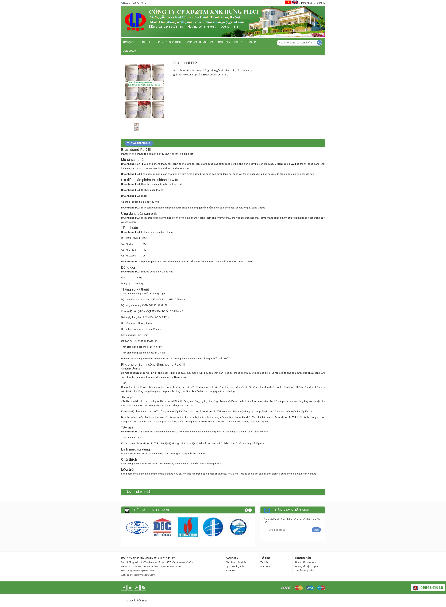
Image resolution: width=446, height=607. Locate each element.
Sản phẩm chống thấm (199, 42)
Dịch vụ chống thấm (168, 42)
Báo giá (251, 42)
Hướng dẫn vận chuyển (306, 566)
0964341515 (431, 587)
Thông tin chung (138, 143)
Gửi (315, 529)
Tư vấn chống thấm (304, 570)
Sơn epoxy (223, 42)
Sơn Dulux (129, 51)
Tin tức (238, 42)
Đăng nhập (306, 3)
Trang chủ (129, 42)
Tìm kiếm (264, 562)
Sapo (144, 600)
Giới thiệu (146, 42)
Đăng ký (321, 3)
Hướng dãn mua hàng (305, 562)
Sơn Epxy (230, 570)
